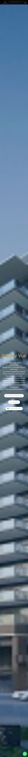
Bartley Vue (7, 367)
